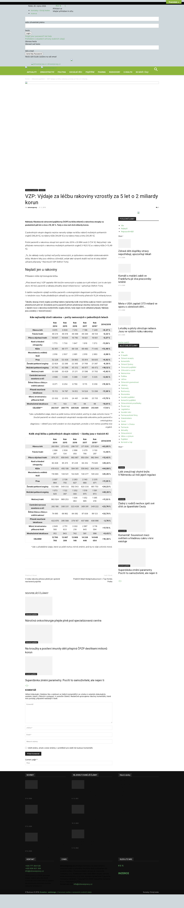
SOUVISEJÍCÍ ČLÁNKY (36, 593)
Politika (62, 72)
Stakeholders (126, 418)
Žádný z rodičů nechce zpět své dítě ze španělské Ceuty (136, 505)
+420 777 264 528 (33, 866)
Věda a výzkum (127, 436)
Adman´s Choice (128, 424)
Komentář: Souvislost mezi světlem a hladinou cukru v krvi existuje (135, 538)
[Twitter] (60, 6)
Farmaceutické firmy (129, 415)
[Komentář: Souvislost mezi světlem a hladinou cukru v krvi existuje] (138, 522)
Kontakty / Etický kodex (40, 10)
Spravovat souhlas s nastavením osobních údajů (74, 892)
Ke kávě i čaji (142, 72)
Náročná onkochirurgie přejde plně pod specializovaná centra (63, 620)
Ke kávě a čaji (126, 442)
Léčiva (123, 379)
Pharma (102, 72)
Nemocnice (125, 373)
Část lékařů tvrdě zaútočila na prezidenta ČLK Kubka (89, 793)
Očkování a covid (128, 370)
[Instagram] (58, 6)
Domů (27, 79)
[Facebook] (56, 6)
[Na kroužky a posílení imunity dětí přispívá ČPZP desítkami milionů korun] (68, 634)
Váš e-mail (29, 51)
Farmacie (124, 427)
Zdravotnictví (47, 72)
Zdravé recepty (127, 358)
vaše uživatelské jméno (34, 22)
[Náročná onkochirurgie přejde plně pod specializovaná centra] (68, 606)
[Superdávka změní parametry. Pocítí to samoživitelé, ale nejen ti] (68, 665)
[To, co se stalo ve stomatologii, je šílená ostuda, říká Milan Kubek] (92, 834)
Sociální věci (75, 72)
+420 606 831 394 (33, 868)
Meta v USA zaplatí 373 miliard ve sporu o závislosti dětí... (137, 305)
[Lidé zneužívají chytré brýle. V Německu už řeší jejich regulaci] (138, 459)
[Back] (65, 6)
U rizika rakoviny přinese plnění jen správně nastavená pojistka (42, 580)
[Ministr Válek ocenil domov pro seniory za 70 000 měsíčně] (92, 809)
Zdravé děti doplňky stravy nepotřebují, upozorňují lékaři (134, 253)
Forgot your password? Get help (38, 36)
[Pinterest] (54, 213)
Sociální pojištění (31, 674)
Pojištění (90, 72)
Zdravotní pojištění (38, 79)
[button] (156, 70)
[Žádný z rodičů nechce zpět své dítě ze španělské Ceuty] (138, 491)
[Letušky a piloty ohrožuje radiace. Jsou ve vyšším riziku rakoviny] (138, 320)
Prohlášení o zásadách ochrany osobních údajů (45, 39)
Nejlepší (124, 228)
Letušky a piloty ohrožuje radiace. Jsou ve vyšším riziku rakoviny (137, 330)
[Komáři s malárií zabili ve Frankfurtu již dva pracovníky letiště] (138, 268)
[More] (71, 213)
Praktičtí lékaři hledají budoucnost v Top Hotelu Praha (92, 580)
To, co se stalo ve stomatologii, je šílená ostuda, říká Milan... (91, 843)
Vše (122, 225)
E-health (124, 355)
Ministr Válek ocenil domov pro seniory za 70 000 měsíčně (89, 818)
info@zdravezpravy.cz (34, 871)
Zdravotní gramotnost (130, 382)
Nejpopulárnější (127, 231)
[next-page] (28, 686)
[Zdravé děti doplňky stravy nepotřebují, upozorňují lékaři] (138, 243)
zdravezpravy (32, 207)
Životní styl (125, 406)
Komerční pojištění (128, 400)
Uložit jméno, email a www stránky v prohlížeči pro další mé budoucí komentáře (60, 748)
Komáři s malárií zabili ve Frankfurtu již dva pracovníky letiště (134, 278)
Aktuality (32, 72)
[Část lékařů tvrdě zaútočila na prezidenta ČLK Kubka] (92, 784)
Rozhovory (114, 72)
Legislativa (125, 409)
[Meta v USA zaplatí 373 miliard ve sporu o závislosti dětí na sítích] (138, 296)
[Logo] (33, 68)
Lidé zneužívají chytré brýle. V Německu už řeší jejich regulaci (137, 473)
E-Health (128, 72)
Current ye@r (31, 760)
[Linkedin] (65, 213)
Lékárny (124, 385)
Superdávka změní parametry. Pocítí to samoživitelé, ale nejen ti (64, 680)
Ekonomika (125, 394)
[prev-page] (26, 686)
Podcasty (125, 388)
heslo (27, 30)
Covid (123, 421)
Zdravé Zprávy (127, 364)
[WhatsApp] (59, 213)
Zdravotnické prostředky (131, 403)
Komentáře (125, 361)
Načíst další (123, 342)
